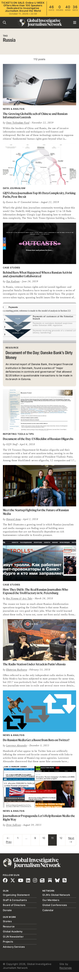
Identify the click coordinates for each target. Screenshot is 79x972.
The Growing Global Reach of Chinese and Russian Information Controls (35, 115)
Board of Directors (14, 905)
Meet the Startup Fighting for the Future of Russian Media (36, 512)
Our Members (50, 900)
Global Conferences (54, 905)
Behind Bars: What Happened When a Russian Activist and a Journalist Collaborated (37, 274)
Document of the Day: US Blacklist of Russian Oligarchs (38, 439)
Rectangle (65, 967)
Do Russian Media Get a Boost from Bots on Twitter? (36, 740)
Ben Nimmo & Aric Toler (19, 598)
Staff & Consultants (15, 900)
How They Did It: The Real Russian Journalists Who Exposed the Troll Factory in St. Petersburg (35, 591)
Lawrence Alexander (16, 745)
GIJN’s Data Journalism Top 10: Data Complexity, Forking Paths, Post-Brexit (39, 195)
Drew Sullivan (13, 824)
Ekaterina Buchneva (16, 669)
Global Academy (13, 931)
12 (61, 838)
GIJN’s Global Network (56, 894)
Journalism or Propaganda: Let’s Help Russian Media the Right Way (39, 817)
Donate (7, 910)
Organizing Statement (16, 894)
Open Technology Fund (17, 122)
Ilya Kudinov (13, 281)
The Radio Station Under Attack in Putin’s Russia (34, 664)
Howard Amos (13, 519)
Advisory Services (14, 946)
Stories (7, 921)
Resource (9, 926)
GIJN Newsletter (13, 936)
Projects (8, 941)
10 (43, 838)
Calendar (47, 910)
